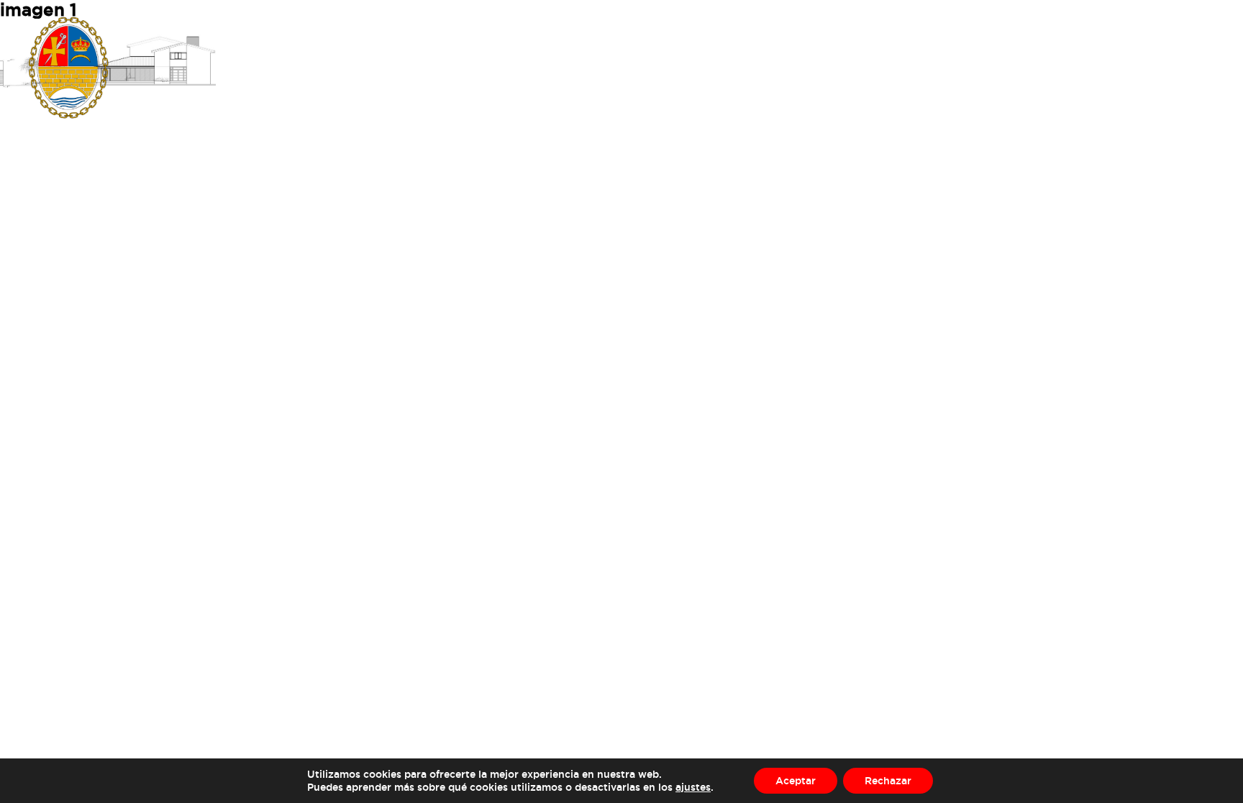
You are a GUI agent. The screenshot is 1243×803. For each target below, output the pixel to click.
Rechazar (888, 780)
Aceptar (795, 780)
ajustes (693, 786)
